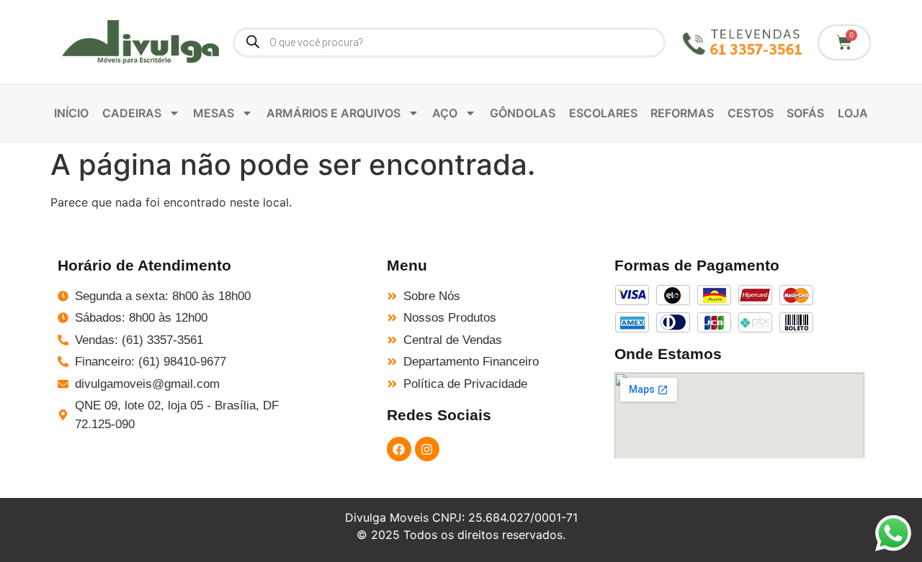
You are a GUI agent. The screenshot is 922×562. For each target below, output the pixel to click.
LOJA (853, 113)
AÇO (444, 113)
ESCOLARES (603, 113)
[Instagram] (427, 449)
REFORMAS (682, 113)
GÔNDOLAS (522, 113)
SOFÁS (805, 113)
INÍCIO (71, 113)
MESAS (213, 113)
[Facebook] (399, 449)
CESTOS (751, 113)
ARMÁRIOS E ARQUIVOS (333, 113)
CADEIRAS (131, 113)
